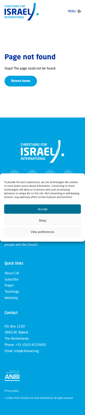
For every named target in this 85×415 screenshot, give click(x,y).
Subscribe (12, 279)
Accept (42, 209)
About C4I (12, 273)
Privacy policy (12, 391)
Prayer (9, 285)
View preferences (42, 232)
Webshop (11, 298)
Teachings (12, 292)
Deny (42, 220)
